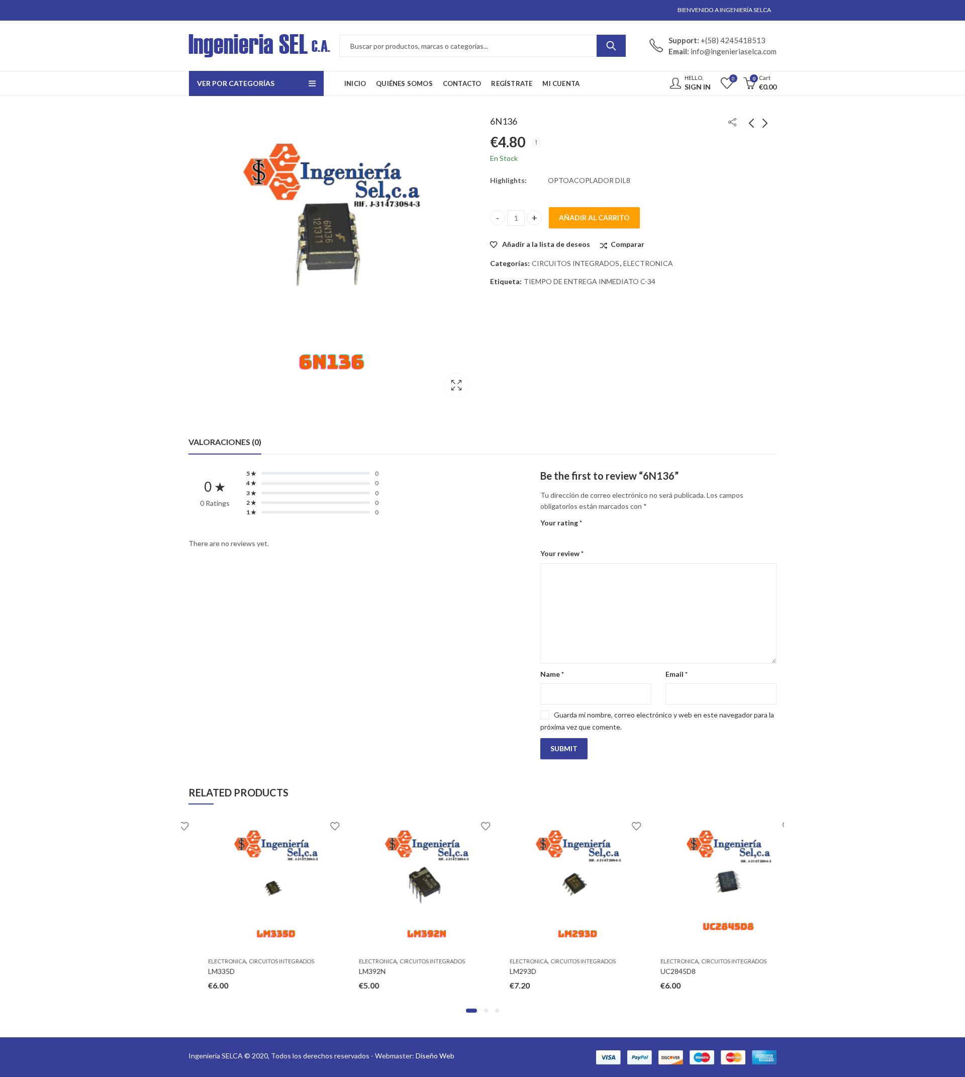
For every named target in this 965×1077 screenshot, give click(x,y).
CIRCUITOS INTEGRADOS (575, 263)
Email (676, 674)
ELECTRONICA (648, 263)
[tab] (224, 442)
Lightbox (456, 385)
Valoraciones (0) (224, 441)
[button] (471, 1010)
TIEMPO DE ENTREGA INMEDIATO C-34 (589, 281)
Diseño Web (435, 1055)
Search (611, 46)
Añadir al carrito (594, 217)
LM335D (201, 971)
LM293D (503, 971)
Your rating (561, 522)
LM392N (352, 971)
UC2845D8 (658, 971)
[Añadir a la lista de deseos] (315, 826)
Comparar (627, 244)
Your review (562, 553)
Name (552, 674)
